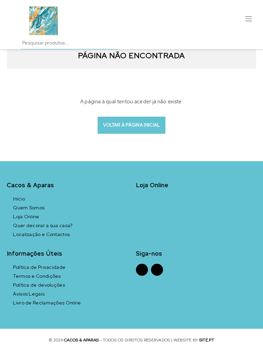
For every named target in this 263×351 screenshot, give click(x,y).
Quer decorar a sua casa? (42, 225)
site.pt (206, 340)
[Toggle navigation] (249, 18)
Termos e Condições (37, 276)
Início (19, 199)
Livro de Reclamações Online (47, 303)
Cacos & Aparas (81, 340)
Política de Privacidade (39, 267)
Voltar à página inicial (131, 125)
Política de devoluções (39, 285)
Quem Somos (29, 208)
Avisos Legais (29, 294)
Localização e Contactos (41, 234)
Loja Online (26, 216)
